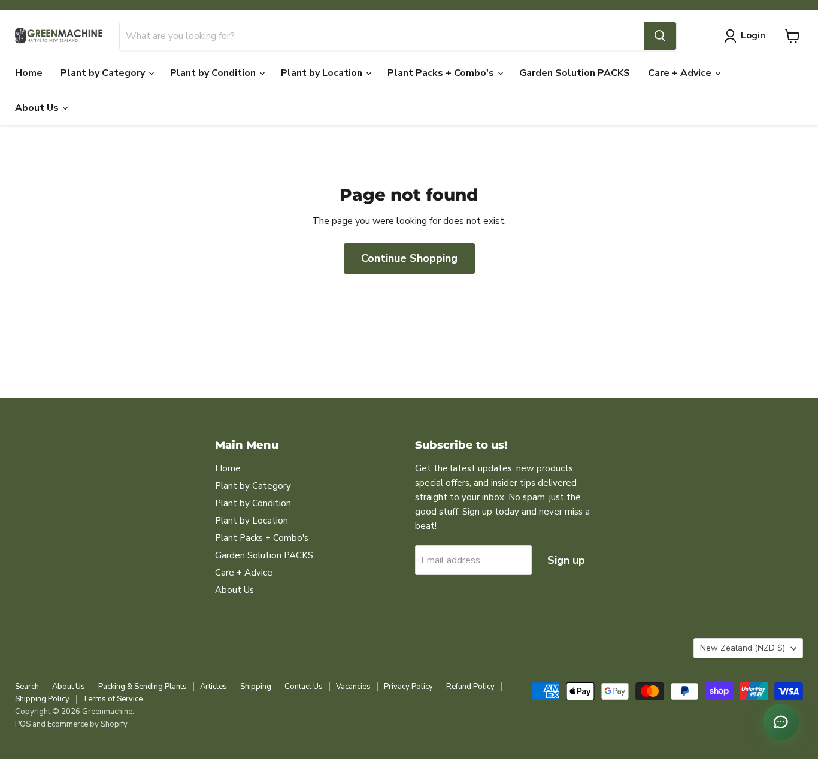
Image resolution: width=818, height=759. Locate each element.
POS (23, 724)
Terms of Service (113, 699)
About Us (38, 107)
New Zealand (742, 648)
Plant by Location (323, 73)
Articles (213, 686)
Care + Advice (681, 73)
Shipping (255, 686)
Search (27, 686)
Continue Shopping (409, 258)
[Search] (660, 36)
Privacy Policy (408, 686)
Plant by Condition (214, 73)
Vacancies (353, 686)
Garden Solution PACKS (574, 73)
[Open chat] (781, 722)
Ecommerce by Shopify (87, 724)
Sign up (566, 560)
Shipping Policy (42, 699)
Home (29, 73)
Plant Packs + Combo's (441, 73)
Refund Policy (470, 686)
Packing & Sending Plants (142, 686)
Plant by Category (103, 73)
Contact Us (303, 686)
